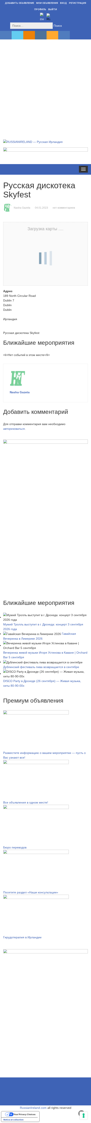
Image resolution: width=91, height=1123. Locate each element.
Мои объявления (47, 3)
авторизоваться (14, 428)
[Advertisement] (45, 85)
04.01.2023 (41, 207)
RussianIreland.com (33, 1107)
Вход (63, 3)
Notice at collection (13, 1119)
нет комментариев (64, 207)
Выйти (52, 9)
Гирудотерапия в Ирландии (22, 937)
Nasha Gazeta (22, 207)
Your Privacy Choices (25, 1114)
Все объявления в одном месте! (25, 802)
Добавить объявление (19, 3)
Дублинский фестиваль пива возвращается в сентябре (41, 667)
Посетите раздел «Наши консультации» (30, 892)
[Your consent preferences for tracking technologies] (84, 1116)
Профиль (40, 9)
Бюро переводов (14, 847)
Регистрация (77, 3)
